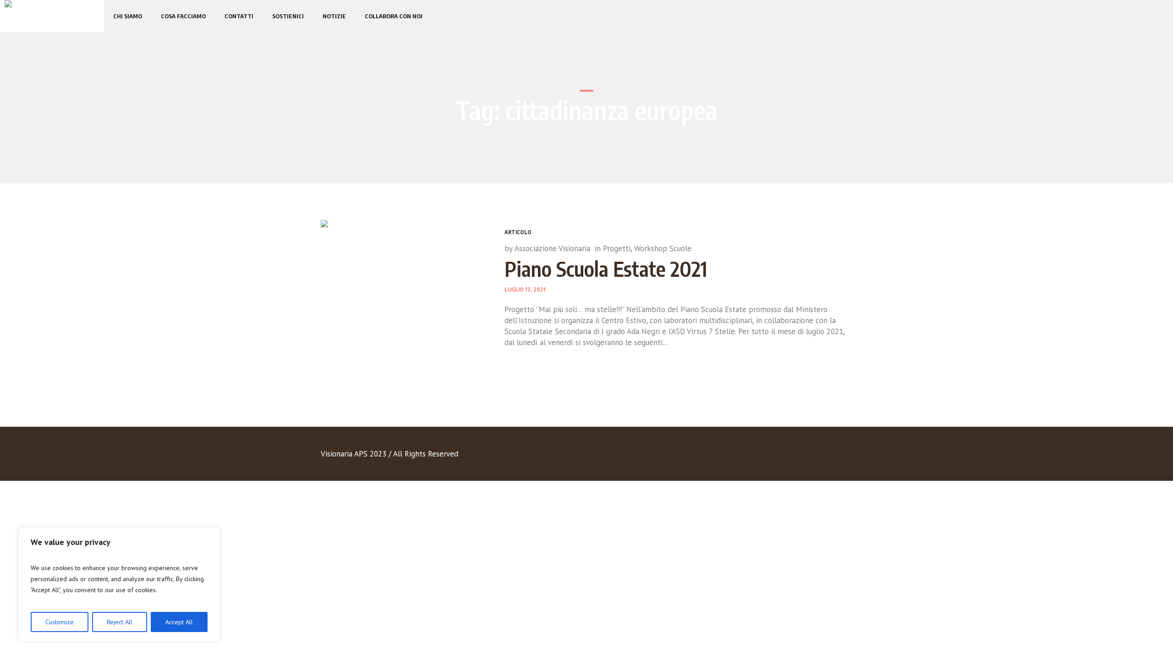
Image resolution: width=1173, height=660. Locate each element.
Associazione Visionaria (552, 248)
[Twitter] (807, 455)
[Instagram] (845, 455)
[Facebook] (788, 455)
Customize (59, 622)
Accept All (179, 622)
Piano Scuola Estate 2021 (605, 268)
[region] (119, 584)
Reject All (119, 622)
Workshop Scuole (662, 248)
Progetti (616, 248)
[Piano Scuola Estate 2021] (406, 305)
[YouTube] (826, 455)
